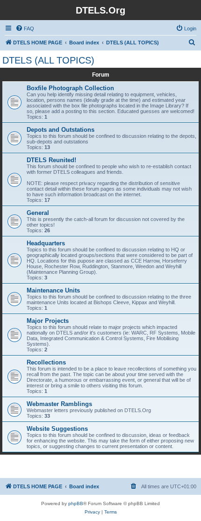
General (38, 212)
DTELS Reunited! (51, 160)
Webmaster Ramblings (59, 403)
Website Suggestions (57, 428)
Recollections (46, 362)
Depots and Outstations (60, 129)
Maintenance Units (53, 290)
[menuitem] (24, 28)
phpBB (75, 503)
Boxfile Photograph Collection (70, 88)
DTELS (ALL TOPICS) (48, 60)
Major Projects (48, 320)
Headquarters (46, 243)
